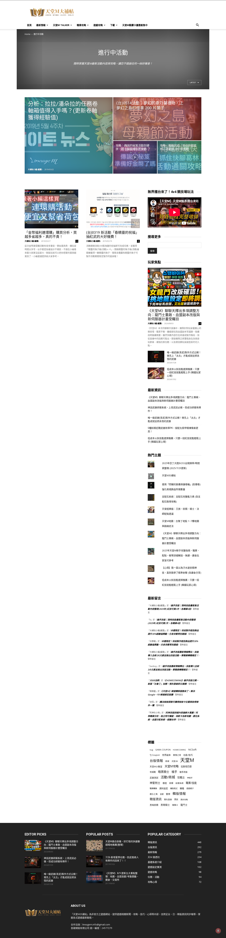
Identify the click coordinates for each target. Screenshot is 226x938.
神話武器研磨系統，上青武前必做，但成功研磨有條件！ (174, 409)
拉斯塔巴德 (186, 766)
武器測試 (154, 777)
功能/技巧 (188, 755)
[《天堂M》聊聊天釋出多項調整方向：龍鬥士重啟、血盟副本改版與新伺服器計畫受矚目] (174, 287)
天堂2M (175, 761)
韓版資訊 (156, 799)
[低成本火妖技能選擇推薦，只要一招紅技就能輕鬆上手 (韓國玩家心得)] (156, 373)
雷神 (168, 794)
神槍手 (190, 778)
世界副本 (166, 754)
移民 (165, 783)
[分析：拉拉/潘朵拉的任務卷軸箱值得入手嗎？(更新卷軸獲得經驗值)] (69, 135)
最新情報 (40, 25)
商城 (167, 761)
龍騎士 (175, 805)
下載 (112, 25)
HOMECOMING (179, 749)
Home (27, 34)
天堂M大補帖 (169, 475)
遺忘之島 (154, 794)
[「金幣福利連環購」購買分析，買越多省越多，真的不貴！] (51, 209)
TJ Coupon (155, 754)
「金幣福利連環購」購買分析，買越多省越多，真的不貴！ (51, 235)
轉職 (182, 788)
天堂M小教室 (156, 766)
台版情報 (156, 760)
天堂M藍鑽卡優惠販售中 (135, 25)
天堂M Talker (61, 25)
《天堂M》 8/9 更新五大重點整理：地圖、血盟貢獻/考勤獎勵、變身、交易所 (122, 876)
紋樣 (171, 783)
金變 (162, 794)
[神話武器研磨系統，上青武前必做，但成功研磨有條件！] (33, 862)
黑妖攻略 (184, 799)
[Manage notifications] (218, 930)
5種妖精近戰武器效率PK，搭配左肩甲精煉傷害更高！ (173, 430)
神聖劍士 (155, 783)
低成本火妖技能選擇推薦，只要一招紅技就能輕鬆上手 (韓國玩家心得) (184, 372)
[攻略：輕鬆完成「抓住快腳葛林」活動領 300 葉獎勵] (179, 157)
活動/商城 (168, 777)
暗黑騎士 (163, 771)
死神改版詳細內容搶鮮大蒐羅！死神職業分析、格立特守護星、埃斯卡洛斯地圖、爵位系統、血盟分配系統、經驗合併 (173, 716)
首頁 (29, 25)
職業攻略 (81, 25)
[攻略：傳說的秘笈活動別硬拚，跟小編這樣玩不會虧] (135, 157)
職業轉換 (153, 788)
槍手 (174, 771)
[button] (197, 25)
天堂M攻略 (172, 766)
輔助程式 (174, 788)
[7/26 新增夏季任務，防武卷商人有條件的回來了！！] (94, 861)
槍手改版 (183, 772)
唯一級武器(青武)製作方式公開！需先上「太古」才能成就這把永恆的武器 (184, 355)
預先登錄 (168, 799)
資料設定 (163, 788)
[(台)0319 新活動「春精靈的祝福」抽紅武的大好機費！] (113, 209)
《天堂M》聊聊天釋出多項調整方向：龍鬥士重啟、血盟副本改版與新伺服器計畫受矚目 (174, 315)
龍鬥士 (184, 804)
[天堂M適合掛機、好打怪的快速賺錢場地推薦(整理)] (94, 845)
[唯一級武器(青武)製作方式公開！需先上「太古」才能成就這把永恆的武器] (156, 356)
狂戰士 (181, 777)
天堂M (187, 760)
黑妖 (176, 799)
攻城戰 (153, 772)
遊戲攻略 (98, 25)
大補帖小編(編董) (35, 169)
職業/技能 (191, 783)
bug (151, 749)
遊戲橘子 (190, 788)
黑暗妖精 (154, 805)
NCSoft (192, 749)
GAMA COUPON (163, 749)
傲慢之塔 (177, 755)
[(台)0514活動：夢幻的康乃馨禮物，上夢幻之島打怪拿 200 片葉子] (157, 118)
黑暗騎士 (165, 804)
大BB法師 (154, 680)
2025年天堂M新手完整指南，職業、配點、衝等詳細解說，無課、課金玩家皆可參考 (181, 555)
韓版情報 (179, 793)
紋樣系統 (179, 783)
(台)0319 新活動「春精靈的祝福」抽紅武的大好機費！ (112, 235)
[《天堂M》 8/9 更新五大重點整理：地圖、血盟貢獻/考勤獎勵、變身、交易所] (94, 877)
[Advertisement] (141, 12)
